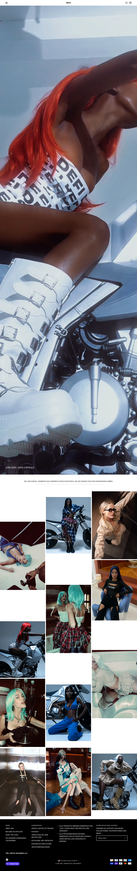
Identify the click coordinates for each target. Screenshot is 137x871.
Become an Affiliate (14, 832)
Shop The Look (12, 835)
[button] (126, 3)
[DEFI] (68, 2)
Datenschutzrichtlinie (42, 844)
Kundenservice (37, 825)
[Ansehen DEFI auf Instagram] (7, 859)
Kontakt (35, 832)
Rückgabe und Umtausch (42, 840)
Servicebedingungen (41, 847)
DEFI (61, 863)
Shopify (78, 863)
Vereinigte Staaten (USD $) (69, 860)
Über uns (10, 828)
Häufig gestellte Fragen (42, 828)
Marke (8, 825)
